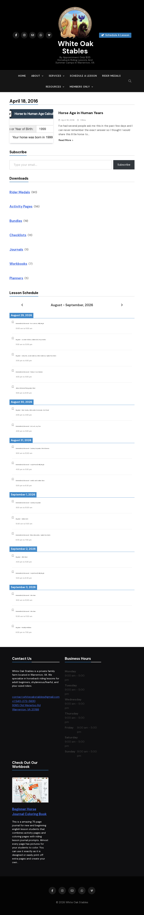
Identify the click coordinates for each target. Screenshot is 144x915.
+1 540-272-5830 (23, 701)
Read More (65, 140)
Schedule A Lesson (83, 75)
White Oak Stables (75, 47)
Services (55, 75)
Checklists (17, 235)
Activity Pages (20, 206)
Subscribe (123, 164)
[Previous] (21, 305)
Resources (53, 86)
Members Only (80, 86)
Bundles (15, 221)
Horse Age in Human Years (80, 113)
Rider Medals (111, 75)
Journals (16, 249)
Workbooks (18, 264)
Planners (16, 278)
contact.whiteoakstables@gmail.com (36, 697)
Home (22, 75)
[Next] (122, 305)
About (35, 75)
